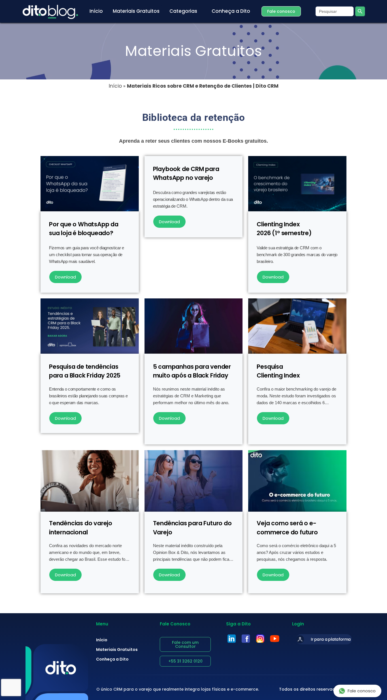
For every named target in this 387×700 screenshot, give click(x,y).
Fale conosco (362, 691)
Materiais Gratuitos (117, 649)
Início (115, 86)
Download (65, 277)
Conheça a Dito (112, 659)
